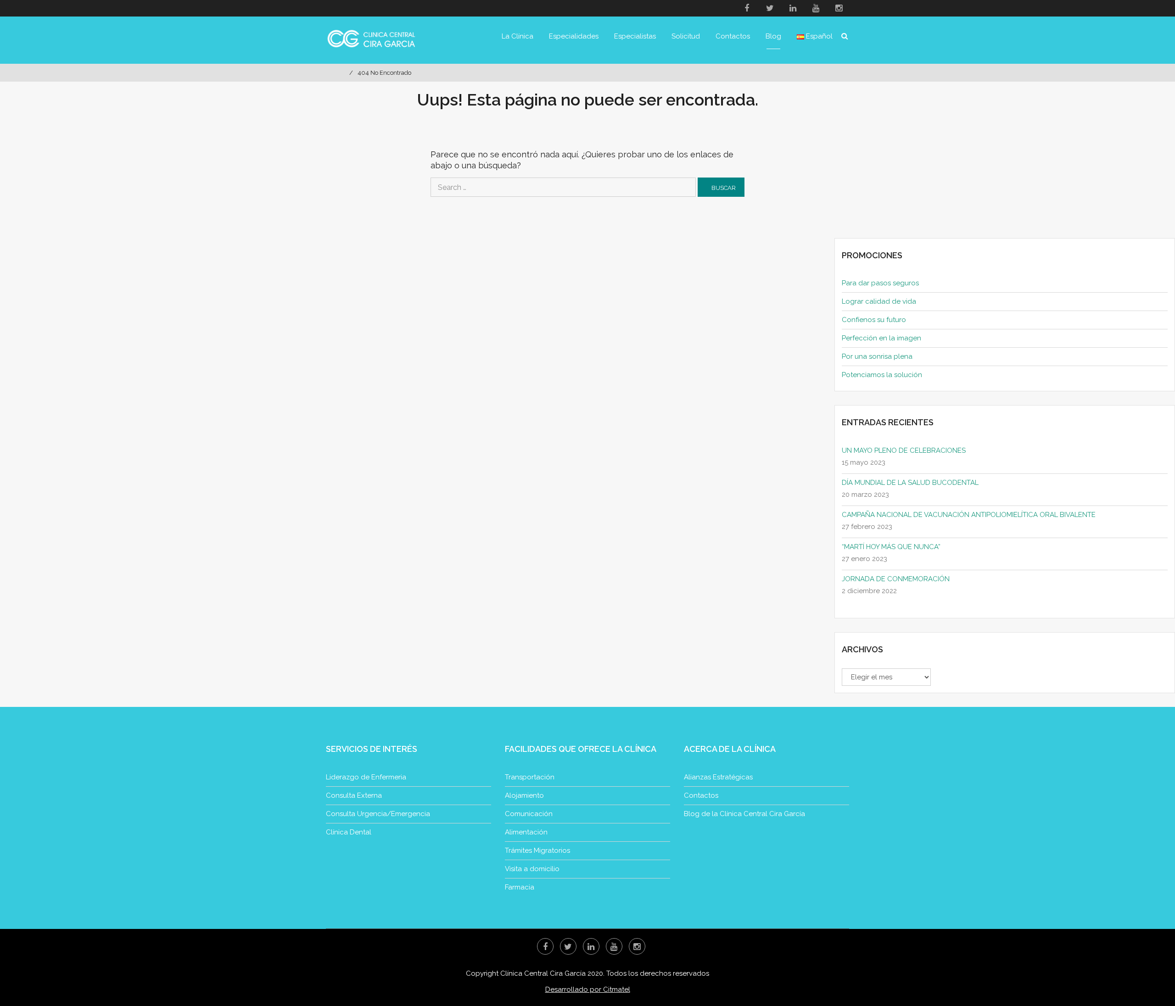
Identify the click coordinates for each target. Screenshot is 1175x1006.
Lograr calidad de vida (879, 301)
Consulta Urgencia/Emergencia (378, 814)
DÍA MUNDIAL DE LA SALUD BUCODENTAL (910, 482)
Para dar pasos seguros (880, 283)
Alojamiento (524, 795)
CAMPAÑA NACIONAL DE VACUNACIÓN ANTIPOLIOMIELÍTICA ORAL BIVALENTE (969, 515)
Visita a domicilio (532, 869)
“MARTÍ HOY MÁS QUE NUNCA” (891, 547)
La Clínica (517, 36)
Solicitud (685, 36)
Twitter (769, 8)
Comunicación (529, 814)
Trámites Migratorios (537, 850)
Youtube (815, 8)
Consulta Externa (354, 795)
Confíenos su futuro (874, 320)
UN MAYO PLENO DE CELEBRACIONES (904, 450)
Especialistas (635, 36)
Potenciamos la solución (882, 375)
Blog (773, 36)
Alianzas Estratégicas (718, 777)
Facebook (747, 8)
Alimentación (526, 832)
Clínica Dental (348, 832)
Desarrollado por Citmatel (587, 989)
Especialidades (574, 36)
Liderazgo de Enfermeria (366, 777)
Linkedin (792, 8)
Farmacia (519, 887)
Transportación (529, 777)
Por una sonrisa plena (877, 356)
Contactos (733, 36)
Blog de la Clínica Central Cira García (744, 814)
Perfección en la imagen (881, 338)
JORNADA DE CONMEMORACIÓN (896, 579)
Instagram (838, 8)
